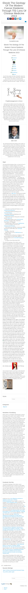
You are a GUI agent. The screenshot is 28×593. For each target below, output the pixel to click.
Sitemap (5, 587)
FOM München (18, 232)
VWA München (21, 223)
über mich (14, 193)
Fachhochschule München (9, 210)
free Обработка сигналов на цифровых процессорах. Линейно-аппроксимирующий (13, 500)
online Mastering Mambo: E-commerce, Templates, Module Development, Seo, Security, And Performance (13, 545)
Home (5, 589)
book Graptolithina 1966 (12, 502)
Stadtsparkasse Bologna (9, 215)
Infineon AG (9, 218)
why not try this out (6, 538)
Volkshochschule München (9, 225)
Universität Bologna (8, 212)
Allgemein (5, 406)
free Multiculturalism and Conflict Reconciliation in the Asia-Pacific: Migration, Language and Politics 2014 (14, 511)
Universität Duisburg (18, 237)
